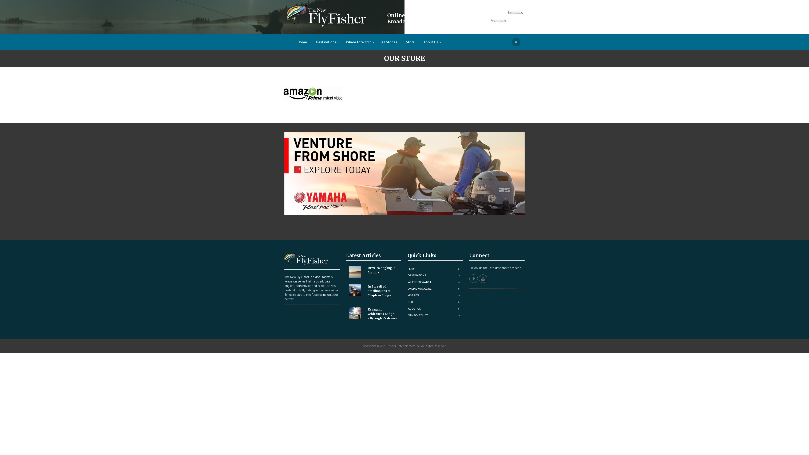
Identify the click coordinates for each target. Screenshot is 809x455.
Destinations (417, 275)
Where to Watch (419, 282)
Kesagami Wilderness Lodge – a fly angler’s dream (382, 314)
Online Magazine (419, 288)
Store (412, 302)
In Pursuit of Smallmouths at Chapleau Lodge (379, 291)
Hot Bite (413, 295)
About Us (414, 308)
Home (411, 268)
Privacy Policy (418, 315)
